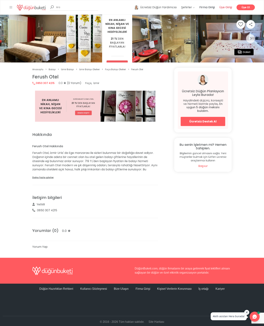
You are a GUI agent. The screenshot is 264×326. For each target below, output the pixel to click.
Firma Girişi (207, 7)
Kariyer (220, 288)
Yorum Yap (40, 247)
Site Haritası (156, 321)
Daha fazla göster (43, 177)
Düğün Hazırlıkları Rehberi (56, 288)
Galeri (246, 52)
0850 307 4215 (45, 83)
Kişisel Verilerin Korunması (174, 288)
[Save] (240, 24)
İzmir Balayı (67, 69)
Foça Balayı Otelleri (115, 69)
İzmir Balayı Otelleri (89, 69)
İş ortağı (203, 288)
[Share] (250, 24)
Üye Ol (246, 7)
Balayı (52, 69)
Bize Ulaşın (121, 288)
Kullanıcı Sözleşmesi (93, 288)
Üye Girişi (225, 7)
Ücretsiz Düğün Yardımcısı (158, 7)
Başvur (203, 166)
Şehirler (187, 7)
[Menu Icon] (11, 7)
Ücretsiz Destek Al (203, 121)
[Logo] (31, 7)
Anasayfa (37, 69)
